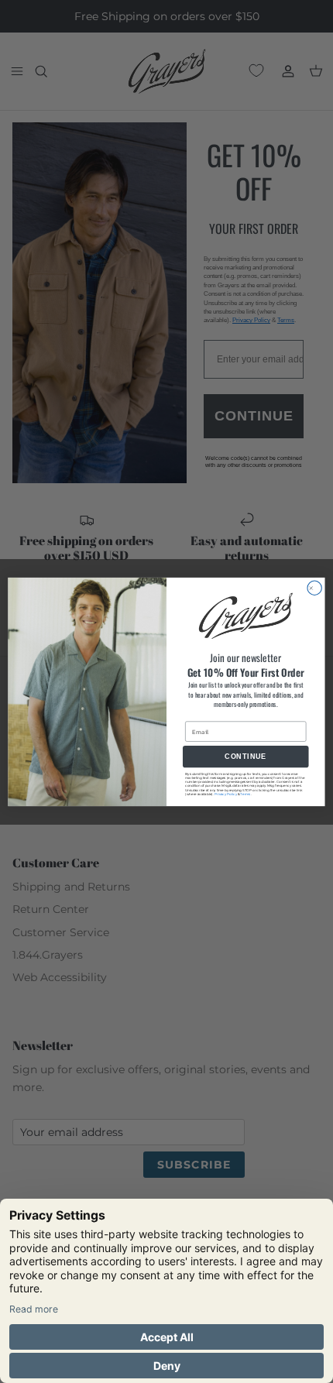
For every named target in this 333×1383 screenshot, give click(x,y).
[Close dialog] (314, 588)
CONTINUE (245, 756)
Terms (245, 793)
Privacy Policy (226, 793)
